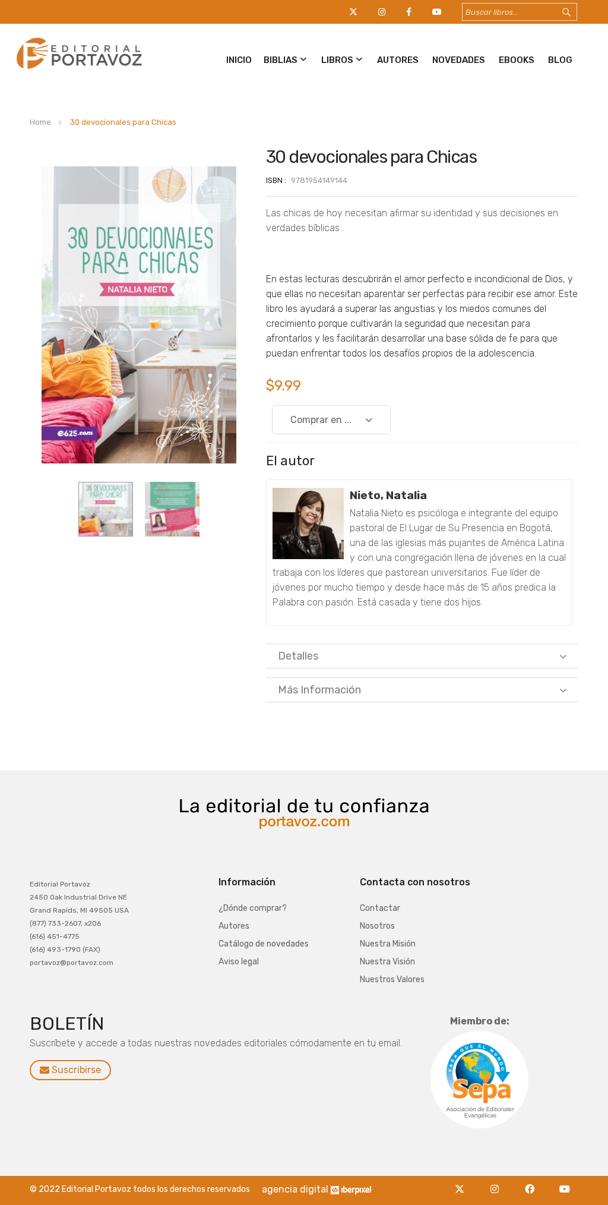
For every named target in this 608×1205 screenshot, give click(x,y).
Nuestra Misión (388, 944)
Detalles (298, 656)
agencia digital (295, 1189)
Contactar (380, 908)
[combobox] (519, 12)
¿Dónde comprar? (252, 908)
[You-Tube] (565, 1182)
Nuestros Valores (392, 979)
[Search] (577, 12)
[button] (105, 509)
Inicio (239, 60)
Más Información (319, 690)
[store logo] (77, 69)
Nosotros (377, 926)
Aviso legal (238, 962)
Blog (560, 60)
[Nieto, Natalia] (308, 523)
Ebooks (516, 60)
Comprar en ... (321, 419)
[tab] (422, 655)
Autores (398, 60)
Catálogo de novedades (263, 944)
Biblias (280, 60)
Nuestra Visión (387, 962)
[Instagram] (498, 1182)
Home (40, 122)
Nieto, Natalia (388, 495)
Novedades (458, 60)
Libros (337, 60)
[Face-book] (533, 1182)
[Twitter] (462, 1182)
